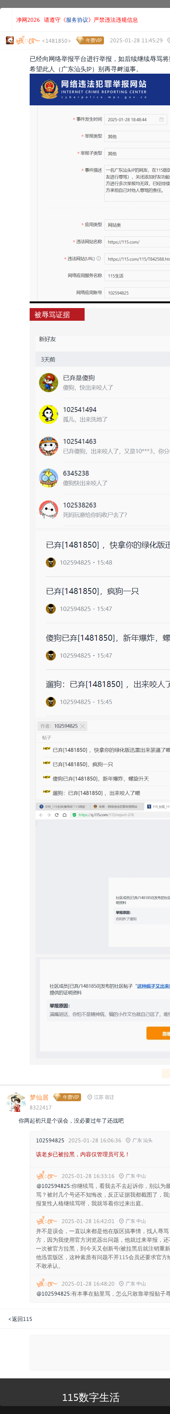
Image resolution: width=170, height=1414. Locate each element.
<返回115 (20, 1319)
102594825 (50, 1140)
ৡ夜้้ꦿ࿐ (47, 1176)
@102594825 (53, 1185)
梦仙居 (39, 1097)
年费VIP (94, 40)
